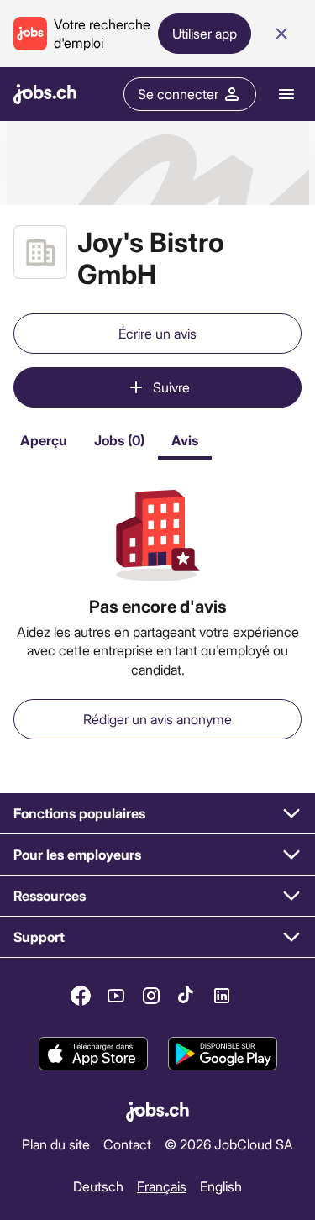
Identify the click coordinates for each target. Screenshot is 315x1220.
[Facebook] (81, 996)
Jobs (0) (119, 440)
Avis (184, 440)
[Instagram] (151, 996)
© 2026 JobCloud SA (229, 1144)
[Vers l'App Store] (93, 1053)
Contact (127, 1144)
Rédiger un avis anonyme (157, 719)
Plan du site (56, 1144)
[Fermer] (281, 33)
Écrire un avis (157, 333)
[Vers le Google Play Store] (222, 1053)
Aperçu (43, 440)
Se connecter (178, 94)
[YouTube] (116, 996)
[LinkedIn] (222, 996)
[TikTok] (186, 996)
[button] (157, 813)
